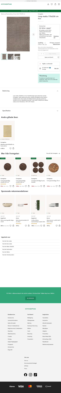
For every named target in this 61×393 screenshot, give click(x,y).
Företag (9, 339)
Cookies (10, 336)
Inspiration (45, 320)
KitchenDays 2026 (47, 339)
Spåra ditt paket (12, 323)
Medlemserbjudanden (48, 344)
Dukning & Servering (32, 325)
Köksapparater (30, 320)
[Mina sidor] (48, 4)
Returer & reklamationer (13, 325)
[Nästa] (33, 34)
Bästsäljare (45, 328)
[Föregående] (2, 34)
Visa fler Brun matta (7, 243)
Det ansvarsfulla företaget (30, 363)
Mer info (56, 68)
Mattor (3, 14)
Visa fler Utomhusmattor (8, 254)
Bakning (29, 323)
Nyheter (44, 325)
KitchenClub (11, 347)
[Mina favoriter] (52, 4)
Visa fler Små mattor (7, 249)
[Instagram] (30, 374)
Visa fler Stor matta (7, 241)
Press (25, 368)
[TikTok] (35, 374)
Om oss (26, 360)
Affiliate (26, 365)
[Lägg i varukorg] (13, 148)
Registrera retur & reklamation (15, 328)
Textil (28, 331)
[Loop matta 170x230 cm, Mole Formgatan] (18, 34)
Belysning (29, 333)
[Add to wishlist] (10, 148)
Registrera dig (56, 37)
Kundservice (11, 317)
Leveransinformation (13, 320)
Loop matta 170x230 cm (19, 14)
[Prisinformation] (45, 43)
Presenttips (45, 333)
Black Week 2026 (47, 336)
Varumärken (45, 317)
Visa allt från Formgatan (52, 153)
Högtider (45, 331)
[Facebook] (25, 374)
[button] (40, 21)
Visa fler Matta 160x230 (8, 246)
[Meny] (59, 4)
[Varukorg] (55, 4)
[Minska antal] (39, 53)
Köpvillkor (10, 331)
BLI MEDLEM (30, 298)
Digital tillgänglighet (13, 341)
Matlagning (30, 317)
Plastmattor (9, 14)
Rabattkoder (45, 341)
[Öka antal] (43, 53)
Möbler (29, 328)
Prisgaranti (10, 344)
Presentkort (30, 339)
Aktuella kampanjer (47, 323)
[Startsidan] (6, 4)
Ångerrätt (10, 349)
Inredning (29, 336)
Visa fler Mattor (6, 252)
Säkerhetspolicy (12, 333)
